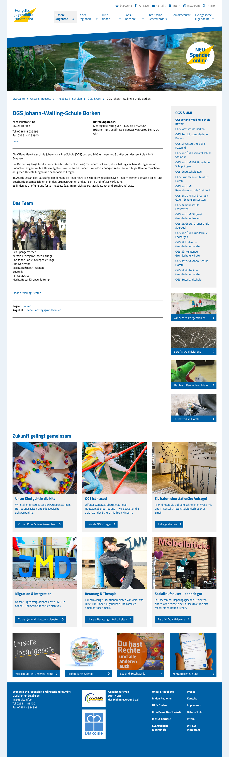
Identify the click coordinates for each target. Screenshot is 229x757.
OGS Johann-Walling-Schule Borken (192, 121)
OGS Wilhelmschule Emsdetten (187, 207)
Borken (27, 306)
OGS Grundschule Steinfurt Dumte (192, 179)
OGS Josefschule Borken (190, 129)
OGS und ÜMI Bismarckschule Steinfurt (193, 155)
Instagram (193, 5)
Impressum (194, 705)
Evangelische (203, 17)
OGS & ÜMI (94, 98)
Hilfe (106, 17)
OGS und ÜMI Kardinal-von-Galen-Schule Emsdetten (192, 197)
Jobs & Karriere (161, 719)
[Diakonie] (94, 724)
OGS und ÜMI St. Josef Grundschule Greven (188, 216)
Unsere (61, 17)
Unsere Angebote (40, 98)
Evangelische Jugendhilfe (160, 728)
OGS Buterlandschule (188, 279)
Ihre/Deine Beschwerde (166, 712)
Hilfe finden (159, 705)
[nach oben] (219, 747)
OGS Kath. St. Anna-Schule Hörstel (191, 263)
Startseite (126, 5)
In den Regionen (162, 698)
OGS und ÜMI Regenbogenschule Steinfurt (192, 188)
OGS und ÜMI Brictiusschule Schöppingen (192, 164)
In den (85, 17)
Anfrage (144, 5)
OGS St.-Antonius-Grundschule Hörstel (187, 272)
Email (16, 141)
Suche (211, 6)
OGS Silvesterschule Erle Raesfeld (190, 145)
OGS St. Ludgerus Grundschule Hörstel (187, 244)
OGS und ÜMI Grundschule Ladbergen (191, 235)
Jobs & (130, 17)
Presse (191, 692)
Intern (176, 5)
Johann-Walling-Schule (27, 293)
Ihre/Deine (156, 17)
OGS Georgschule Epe (188, 171)
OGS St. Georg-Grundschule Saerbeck (192, 225)
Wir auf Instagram (193, 728)
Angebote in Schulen (69, 98)
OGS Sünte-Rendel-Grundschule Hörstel (187, 253)
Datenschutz (195, 712)
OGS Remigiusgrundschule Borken (191, 136)
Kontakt (160, 5)
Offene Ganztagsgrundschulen (43, 310)
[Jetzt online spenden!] (200, 56)
